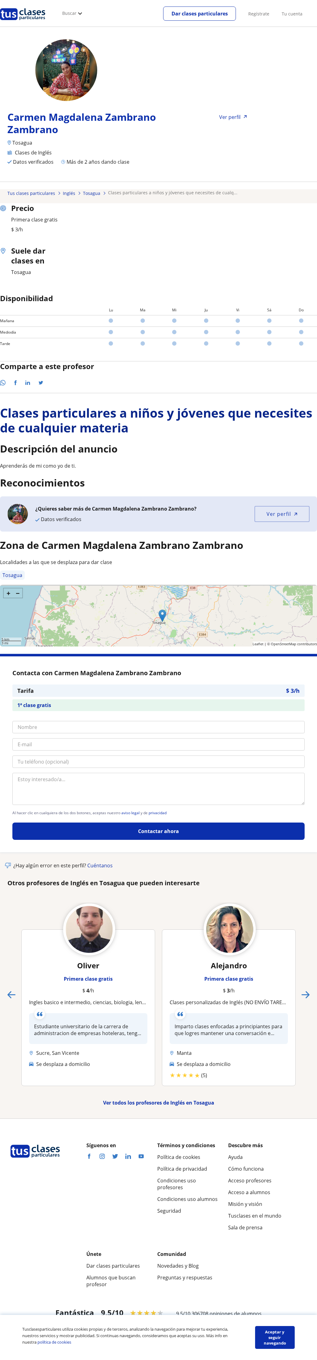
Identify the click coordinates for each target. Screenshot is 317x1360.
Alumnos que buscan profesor (111, 1281)
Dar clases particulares (200, 13)
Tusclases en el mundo (254, 1215)
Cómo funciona (246, 1168)
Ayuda (235, 1157)
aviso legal (130, 813)
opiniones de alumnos (236, 1313)
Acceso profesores (249, 1180)
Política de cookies (178, 1157)
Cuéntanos (100, 865)
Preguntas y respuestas (184, 1277)
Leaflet (258, 644)
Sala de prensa (245, 1227)
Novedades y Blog (178, 1265)
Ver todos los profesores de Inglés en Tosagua (158, 1102)
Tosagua (12, 575)
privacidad (158, 813)
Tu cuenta (292, 14)
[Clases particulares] (22, 22)
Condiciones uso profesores (176, 1184)
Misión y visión (245, 1204)
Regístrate (258, 14)
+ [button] (9, 593)
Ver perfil (279, 514)
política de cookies (54, 1342)
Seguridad (169, 1210)
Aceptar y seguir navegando (275, 1337)
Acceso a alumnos (249, 1192)
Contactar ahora (158, 831)
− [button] (18, 593)
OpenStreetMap (283, 644)
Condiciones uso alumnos (187, 1199)
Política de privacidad (182, 1168)
